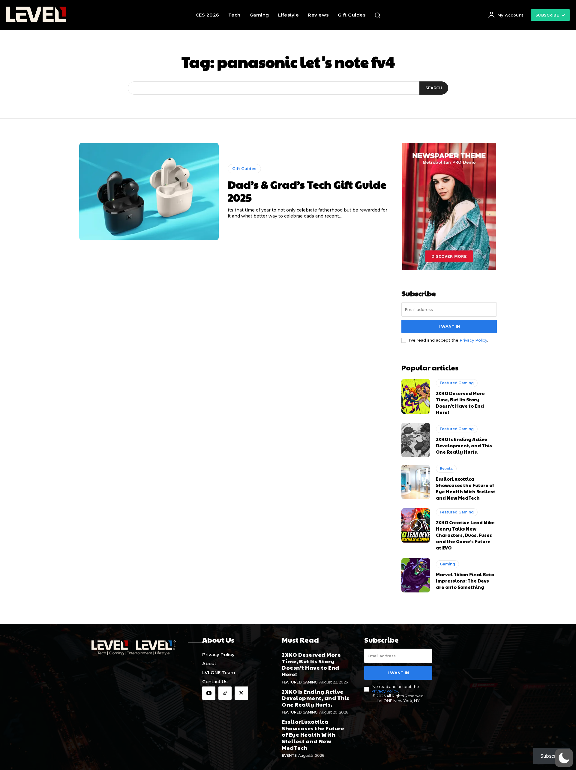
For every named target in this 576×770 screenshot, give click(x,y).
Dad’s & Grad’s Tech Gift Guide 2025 (307, 191)
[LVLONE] (56, 15)
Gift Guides (244, 168)
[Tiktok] (225, 693)
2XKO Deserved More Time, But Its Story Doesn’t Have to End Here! (460, 402)
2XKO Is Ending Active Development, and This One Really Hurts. (464, 445)
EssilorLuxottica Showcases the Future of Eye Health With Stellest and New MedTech (465, 488)
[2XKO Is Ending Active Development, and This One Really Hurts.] (415, 440)
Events (446, 468)
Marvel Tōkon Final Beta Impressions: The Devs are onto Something (465, 580)
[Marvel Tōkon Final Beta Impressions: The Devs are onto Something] (415, 575)
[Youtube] (208, 693)
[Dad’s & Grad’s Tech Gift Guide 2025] (149, 192)
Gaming (447, 564)
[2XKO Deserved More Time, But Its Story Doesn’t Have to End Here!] (415, 396)
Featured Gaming (457, 383)
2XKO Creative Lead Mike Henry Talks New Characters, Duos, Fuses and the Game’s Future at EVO (465, 535)
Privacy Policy (473, 340)
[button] (377, 15)
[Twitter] (241, 693)
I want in (449, 326)
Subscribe (551, 756)
